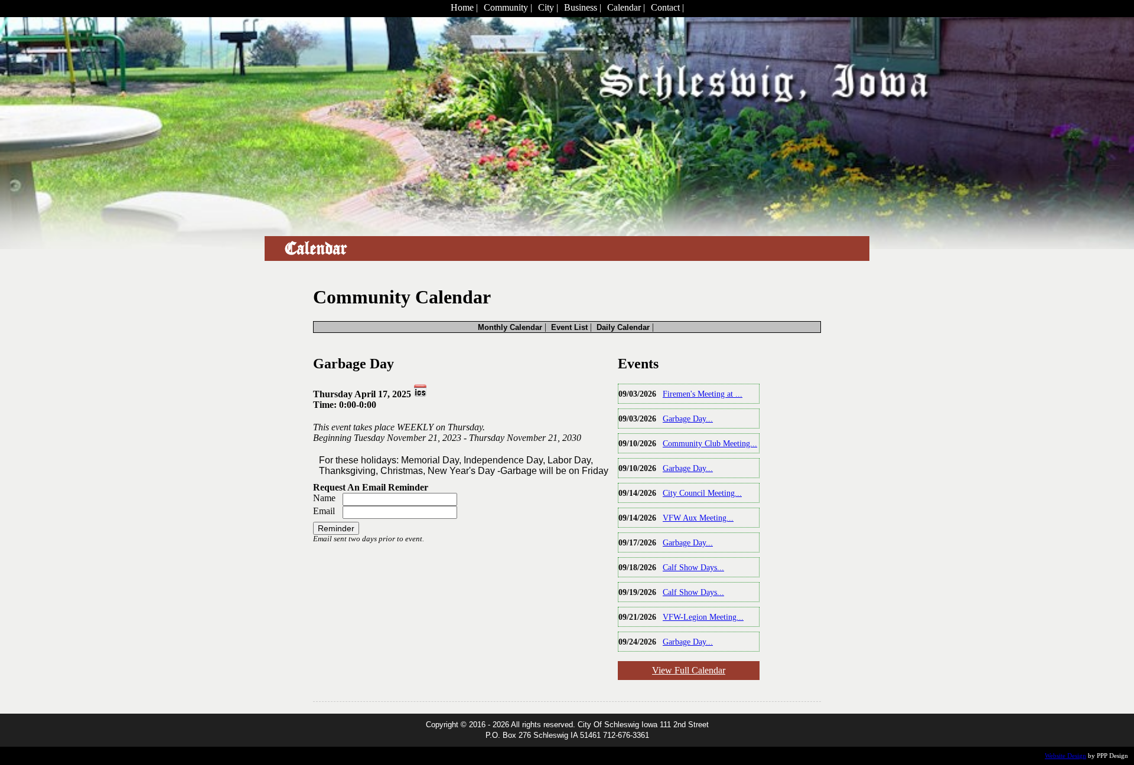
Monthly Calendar (510, 327)
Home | (464, 7)
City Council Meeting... (702, 493)
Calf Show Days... (693, 567)
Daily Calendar (623, 327)
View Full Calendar (688, 670)
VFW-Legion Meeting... (703, 617)
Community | (508, 7)
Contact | (667, 7)
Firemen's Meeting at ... (702, 393)
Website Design (1065, 756)
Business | (582, 7)
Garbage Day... (688, 418)
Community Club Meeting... (710, 443)
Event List (569, 327)
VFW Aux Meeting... (698, 517)
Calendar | (626, 7)
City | (548, 7)
